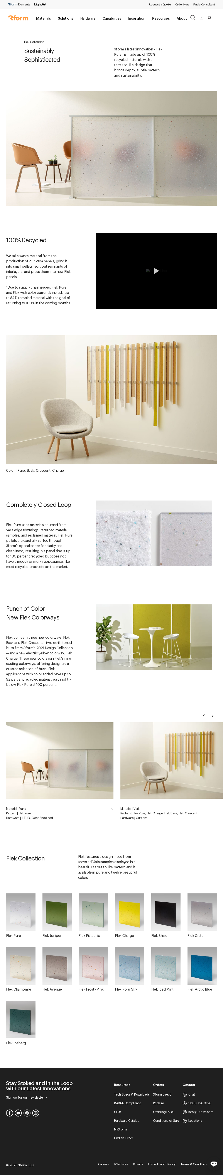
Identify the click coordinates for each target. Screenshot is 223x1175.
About (182, 18)
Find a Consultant (204, 4)
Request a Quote (160, 4)
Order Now (182, 4)
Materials (43, 18)
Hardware (88, 18)
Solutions (65, 18)
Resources (161, 18)
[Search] (193, 17)
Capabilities (112, 18)
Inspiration (136, 18)
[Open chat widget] (214, 1164)
